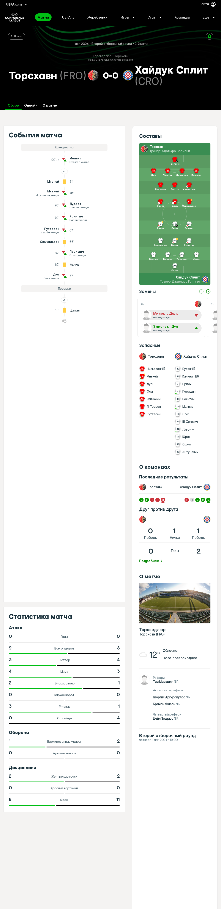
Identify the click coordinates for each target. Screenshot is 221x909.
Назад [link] (18, 36)
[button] (127, 17)
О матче (50, 105)
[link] (43, 17)
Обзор (13, 105)
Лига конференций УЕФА (14, 17)
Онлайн (30, 105)
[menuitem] (44, 17)
